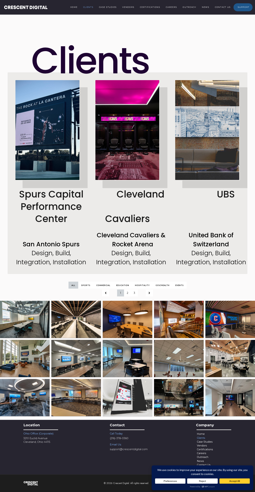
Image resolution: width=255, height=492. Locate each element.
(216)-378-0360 (119, 438)
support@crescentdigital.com (129, 449)
